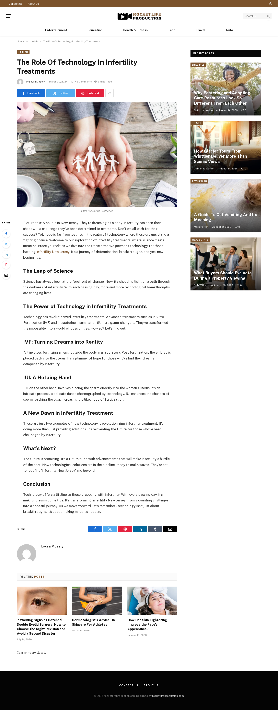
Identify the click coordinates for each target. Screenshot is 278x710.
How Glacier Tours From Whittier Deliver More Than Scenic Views (220, 156)
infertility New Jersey (52, 252)
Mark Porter (201, 226)
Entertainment (56, 30)
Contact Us (15, 3)
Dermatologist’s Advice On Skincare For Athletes (93, 622)
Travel (200, 30)
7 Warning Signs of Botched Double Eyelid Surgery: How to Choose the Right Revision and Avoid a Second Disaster (41, 626)
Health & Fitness (135, 30)
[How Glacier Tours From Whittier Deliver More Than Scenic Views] (225, 147)
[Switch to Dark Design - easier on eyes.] (270, 3)
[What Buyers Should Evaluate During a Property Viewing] (225, 263)
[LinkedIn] (6, 254)
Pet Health (199, 181)
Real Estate (200, 239)
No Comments (83, 81)
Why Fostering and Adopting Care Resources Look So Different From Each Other (222, 98)
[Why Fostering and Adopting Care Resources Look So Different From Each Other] (225, 89)
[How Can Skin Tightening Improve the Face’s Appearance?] (152, 601)
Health (23, 52)
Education (95, 30)
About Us (33, 3)
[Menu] (8, 16)
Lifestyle (198, 65)
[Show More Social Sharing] (109, 93)
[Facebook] (6, 234)
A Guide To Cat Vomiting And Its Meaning (225, 217)
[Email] (6, 275)
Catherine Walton (204, 110)
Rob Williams (202, 285)
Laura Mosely (37, 81)
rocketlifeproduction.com (168, 695)
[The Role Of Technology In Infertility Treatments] (97, 154)
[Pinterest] (6, 265)
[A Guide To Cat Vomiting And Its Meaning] (225, 205)
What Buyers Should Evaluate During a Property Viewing (223, 275)
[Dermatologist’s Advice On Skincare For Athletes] (97, 601)
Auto (229, 30)
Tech (171, 30)
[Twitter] (6, 244)
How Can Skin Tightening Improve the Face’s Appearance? (147, 624)
